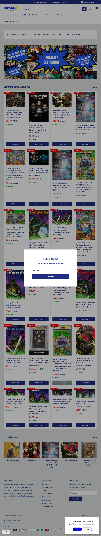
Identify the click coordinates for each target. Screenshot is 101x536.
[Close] (73, 253)
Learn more (91, 524)
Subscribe (50, 276)
